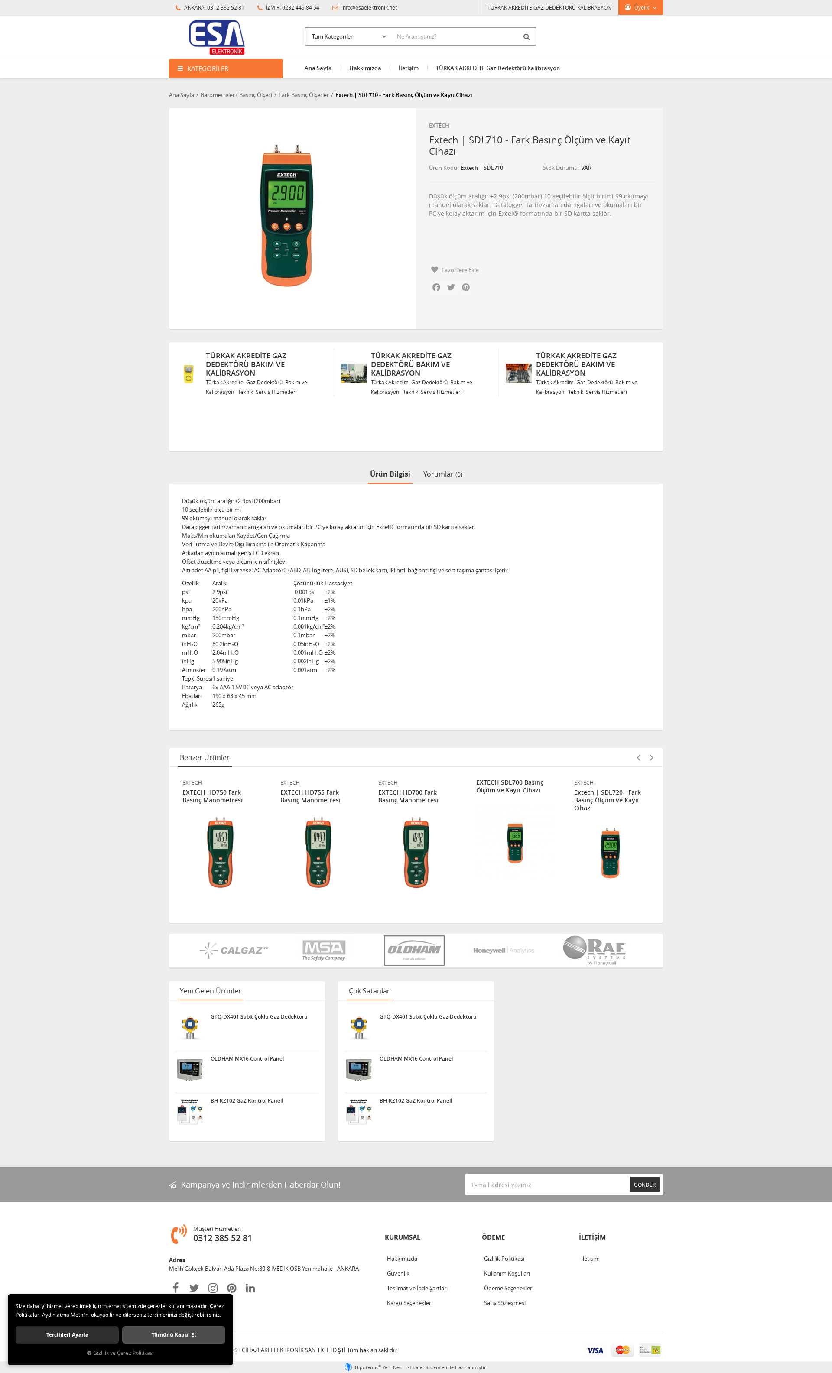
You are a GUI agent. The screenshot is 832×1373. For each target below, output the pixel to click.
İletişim (409, 68)
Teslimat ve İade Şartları (417, 1288)
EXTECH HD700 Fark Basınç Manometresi (408, 796)
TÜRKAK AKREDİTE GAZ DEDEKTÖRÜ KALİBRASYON (549, 7)
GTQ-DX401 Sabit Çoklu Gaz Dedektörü (259, 1016)
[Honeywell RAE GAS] (506, 950)
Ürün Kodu (443, 168)
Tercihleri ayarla (67, 1334)
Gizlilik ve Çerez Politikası (123, 1353)
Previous (638, 757)
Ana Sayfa (318, 68)
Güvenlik (398, 1273)
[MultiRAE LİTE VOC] (596, 950)
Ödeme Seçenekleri (508, 1288)
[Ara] (527, 36)
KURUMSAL (402, 1237)
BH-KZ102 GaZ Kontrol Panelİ (247, 1100)
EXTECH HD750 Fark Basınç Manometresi (212, 796)
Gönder (645, 1184)
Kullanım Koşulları (507, 1273)
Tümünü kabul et (174, 1334)
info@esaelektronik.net (368, 7)
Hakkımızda (365, 68)
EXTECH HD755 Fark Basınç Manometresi (310, 796)
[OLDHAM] (416, 950)
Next (651, 757)
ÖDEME (493, 1237)
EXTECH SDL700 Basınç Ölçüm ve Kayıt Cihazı (509, 786)
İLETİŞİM (592, 1237)
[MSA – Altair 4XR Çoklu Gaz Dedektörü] (326, 950)
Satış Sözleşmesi (505, 1303)
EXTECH (439, 126)
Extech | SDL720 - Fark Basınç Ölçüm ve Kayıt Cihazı (607, 800)
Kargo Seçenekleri (409, 1303)
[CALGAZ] (236, 950)
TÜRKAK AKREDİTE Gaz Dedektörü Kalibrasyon (498, 68)
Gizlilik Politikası (504, 1259)
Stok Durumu (560, 168)
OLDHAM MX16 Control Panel (247, 1058)
